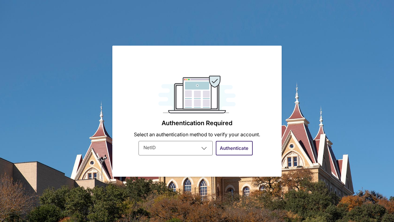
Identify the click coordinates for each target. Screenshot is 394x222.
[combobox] (176, 148)
